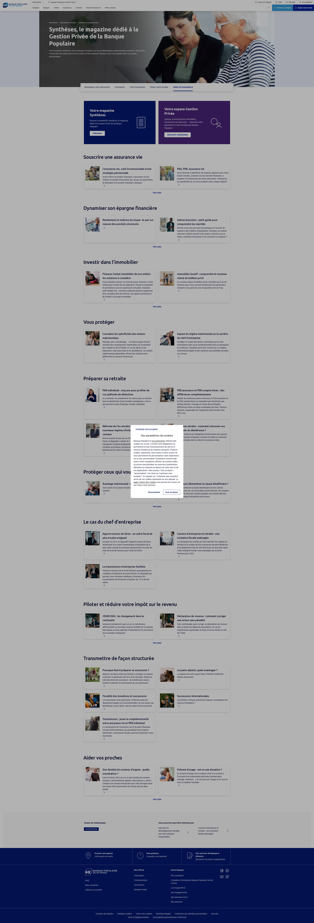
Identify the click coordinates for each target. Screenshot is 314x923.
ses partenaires (158, 441)
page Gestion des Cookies (145, 482)
